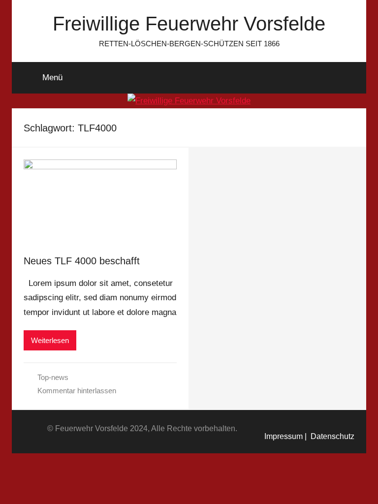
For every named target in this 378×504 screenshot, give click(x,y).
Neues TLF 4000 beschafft (82, 260)
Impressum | (285, 436)
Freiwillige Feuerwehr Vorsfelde (189, 23)
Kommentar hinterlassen (76, 390)
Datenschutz (330, 436)
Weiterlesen (50, 340)
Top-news (52, 377)
